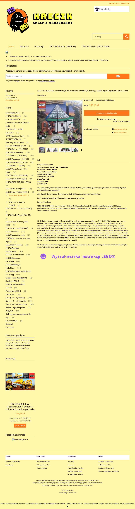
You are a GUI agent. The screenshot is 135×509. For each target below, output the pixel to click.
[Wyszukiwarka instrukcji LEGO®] (83, 256)
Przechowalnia (42, 468)
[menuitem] (11, 46)
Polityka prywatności (75, 471)
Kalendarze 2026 (13, 112)
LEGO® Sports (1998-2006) (17, 175)
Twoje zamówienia (43, 461)
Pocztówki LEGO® (13, 291)
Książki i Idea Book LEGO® (16, 277)
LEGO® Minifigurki (13, 116)
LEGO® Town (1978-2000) (16, 155)
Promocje (10, 327)
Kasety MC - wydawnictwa (16, 304)
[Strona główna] (39, 19)
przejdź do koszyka (12, 100)
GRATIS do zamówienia (15, 136)
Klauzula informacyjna (75, 468)
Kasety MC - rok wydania (16, 301)
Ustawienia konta (43, 465)
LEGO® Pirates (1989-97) (16, 145)
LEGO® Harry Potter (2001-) (17, 192)
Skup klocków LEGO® (75, 474)
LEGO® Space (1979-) (14, 152)
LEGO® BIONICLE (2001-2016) (18, 182)
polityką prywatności (47, 80)
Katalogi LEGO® (12, 281)
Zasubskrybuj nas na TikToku (108, 471)
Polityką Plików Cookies (56, 503)
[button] (81, 150)
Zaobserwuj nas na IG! (106, 468)
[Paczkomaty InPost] (20, 439)
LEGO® (95, 129)
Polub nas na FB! (104, 465)
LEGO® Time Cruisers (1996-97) (19, 208)
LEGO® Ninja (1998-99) (15, 165)
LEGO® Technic (12, 231)
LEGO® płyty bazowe (14, 244)
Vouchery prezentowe (15, 142)
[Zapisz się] (118, 76)
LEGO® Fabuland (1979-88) (17, 228)
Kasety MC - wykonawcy (15, 297)
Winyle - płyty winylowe (15, 307)
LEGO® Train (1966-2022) (16, 178)
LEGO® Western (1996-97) (17, 162)
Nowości (9, 324)
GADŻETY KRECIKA (13, 139)
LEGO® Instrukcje (13, 119)
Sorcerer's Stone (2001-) (19, 195)
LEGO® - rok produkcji (15, 254)
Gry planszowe (12, 320)
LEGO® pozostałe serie (15, 235)
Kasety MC (10, 294)
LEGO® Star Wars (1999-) (16, 188)
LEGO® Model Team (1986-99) (18, 215)
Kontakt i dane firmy (105, 461)
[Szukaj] (126, 37)
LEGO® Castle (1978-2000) (17, 149)
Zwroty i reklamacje (13, 461)
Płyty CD (9, 310)
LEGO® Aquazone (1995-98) (17, 159)
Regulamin (9, 465)
